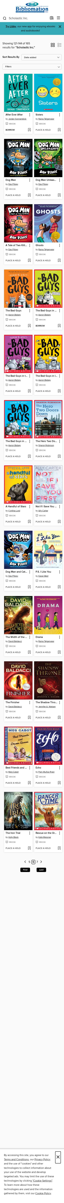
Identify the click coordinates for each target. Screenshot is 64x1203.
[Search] (4, 18)
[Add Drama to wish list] (59, 652)
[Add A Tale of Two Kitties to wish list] (29, 261)
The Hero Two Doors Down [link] (47, 441)
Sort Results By (10, 57)
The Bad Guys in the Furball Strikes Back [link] (17, 376)
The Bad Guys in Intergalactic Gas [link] (47, 376)
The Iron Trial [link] (13, 833)
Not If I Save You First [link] (47, 506)
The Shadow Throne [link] (47, 702)
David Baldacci (15, 641)
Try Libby (11, 26)
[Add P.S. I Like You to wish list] (59, 587)
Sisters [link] (39, 114)
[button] (53, 46)
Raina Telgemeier (46, 119)
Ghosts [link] (39, 245)
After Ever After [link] (14, 114)
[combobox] (25, 18)
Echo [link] (38, 767)
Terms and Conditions (16, 1159)
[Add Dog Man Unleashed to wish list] (59, 195)
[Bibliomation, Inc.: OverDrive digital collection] (32, 7)
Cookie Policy (43, 1193)
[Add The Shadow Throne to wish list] (59, 718)
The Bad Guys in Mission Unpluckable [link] (47, 310)
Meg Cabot (13, 772)
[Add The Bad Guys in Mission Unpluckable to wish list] (59, 326)
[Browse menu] (58, 18)
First (25, 869)
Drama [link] (39, 637)
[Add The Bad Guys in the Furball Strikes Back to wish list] (29, 391)
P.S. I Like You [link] (43, 571)
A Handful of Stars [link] (16, 506)
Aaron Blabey (14, 315)
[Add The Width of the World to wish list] (29, 652)
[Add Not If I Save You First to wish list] (59, 522)
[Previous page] (25, 862)
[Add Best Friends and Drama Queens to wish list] (29, 783)
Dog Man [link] (11, 180)
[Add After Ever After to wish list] (29, 130)
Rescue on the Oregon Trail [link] (47, 833)
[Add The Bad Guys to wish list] (29, 326)
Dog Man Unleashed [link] (47, 180)
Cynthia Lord (14, 510)
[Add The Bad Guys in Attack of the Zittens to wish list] (29, 456)
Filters (8, 66)
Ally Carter (43, 510)
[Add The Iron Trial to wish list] (29, 848)
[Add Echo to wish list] (59, 783)
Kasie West (43, 576)
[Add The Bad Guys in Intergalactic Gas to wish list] (59, 391)
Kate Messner (44, 837)
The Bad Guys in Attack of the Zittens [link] (17, 441)
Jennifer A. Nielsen (47, 706)
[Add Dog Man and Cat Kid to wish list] (29, 587)
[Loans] (52, 19)
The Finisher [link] (12, 702)
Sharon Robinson (46, 445)
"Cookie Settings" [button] (42, 1180)
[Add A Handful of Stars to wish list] (29, 522)
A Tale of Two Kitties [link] (17, 245)
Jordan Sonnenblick (17, 119)
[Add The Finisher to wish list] (29, 718)
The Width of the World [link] (17, 637)
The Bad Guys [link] (13, 310)
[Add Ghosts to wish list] (59, 261)
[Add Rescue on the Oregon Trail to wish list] (59, 848)
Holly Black (13, 837)
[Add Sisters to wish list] (59, 130)
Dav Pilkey (13, 184)
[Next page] (41, 862)
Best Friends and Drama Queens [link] (17, 767)
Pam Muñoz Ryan (46, 772)
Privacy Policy (42, 1159)
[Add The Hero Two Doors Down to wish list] (59, 456)
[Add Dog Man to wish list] (29, 195)
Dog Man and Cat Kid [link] (17, 571)
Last (41, 869)
